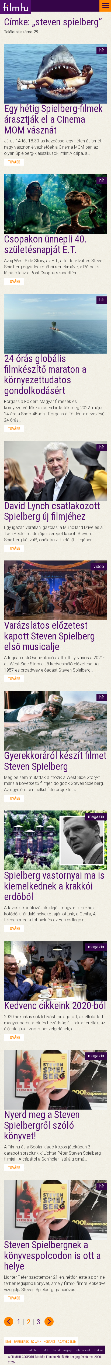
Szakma (98, 1350)
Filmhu (33, 1350)
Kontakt (49, 1341)
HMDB (45, 1350)
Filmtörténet (83, 1350)
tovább (14, 162)
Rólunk (36, 1341)
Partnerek (21, 1341)
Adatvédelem (67, 1341)
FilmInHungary (62, 1350)
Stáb (8, 1341)
